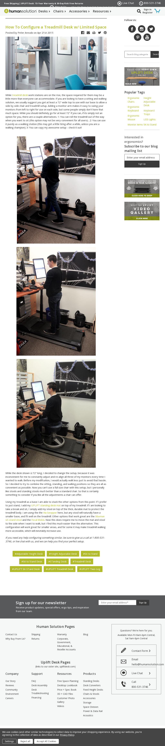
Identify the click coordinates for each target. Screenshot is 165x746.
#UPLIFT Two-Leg (89, 569)
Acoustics (88, 715)
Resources (101, 11)
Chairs (58, 11)
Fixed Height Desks (93, 689)
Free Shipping (11, 3)
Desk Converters (92, 685)
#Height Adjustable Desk (63, 553)
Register (148, 12)
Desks (43, 11)
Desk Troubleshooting (40, 691)
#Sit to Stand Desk (31, 561)
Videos (60, 706)
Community (11, 689)
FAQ (33, 680)
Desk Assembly (39, 685)
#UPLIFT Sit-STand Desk (26, 569)
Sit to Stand (150, 124)
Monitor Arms (135, 124)
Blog (85, 634)
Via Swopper (50, 512)
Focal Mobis (37, 519)
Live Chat (128, 3)
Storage (87, 702)
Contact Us (11, 634)
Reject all (25, 741)
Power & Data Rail (92, 711)
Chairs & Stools (91, 693)
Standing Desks (91, 680)
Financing (36, 697)
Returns (35, 638)
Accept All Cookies (46, 741)
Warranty (62, 634)
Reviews (9, 685)
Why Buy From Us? (15, 638)
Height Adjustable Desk (149, 101)
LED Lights (149, 119)
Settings (9, 741)
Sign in (147, 9)
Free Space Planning (67, 680)
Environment (12, 693)
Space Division (90, 706)
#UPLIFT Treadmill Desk (59, 569)
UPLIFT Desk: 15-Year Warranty (37, 3)
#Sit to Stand (90, 553)
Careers (9, 698)
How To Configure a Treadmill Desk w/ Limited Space (56, 27)
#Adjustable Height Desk (29, 553)
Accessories (78, 11)
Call (140, 684)
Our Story (10, 680)
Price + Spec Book (66, 689)
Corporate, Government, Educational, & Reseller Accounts (66, 644)
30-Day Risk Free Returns (70, 3)
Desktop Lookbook (67, 685)
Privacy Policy (67, 734)
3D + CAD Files (65, 693)
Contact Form (140, 651)
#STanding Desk (57, 561)
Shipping (35, 634)
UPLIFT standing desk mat (46, 505)
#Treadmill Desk (82, 561)
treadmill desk (20, 95)
